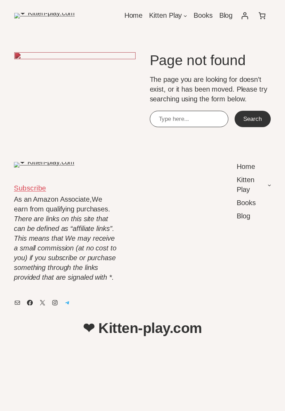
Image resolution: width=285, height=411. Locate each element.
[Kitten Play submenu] (185, 15)
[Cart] (262, 15)
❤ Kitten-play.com (142, 328)
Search (252, 119)
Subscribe (30, 188)
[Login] (244, 15)
